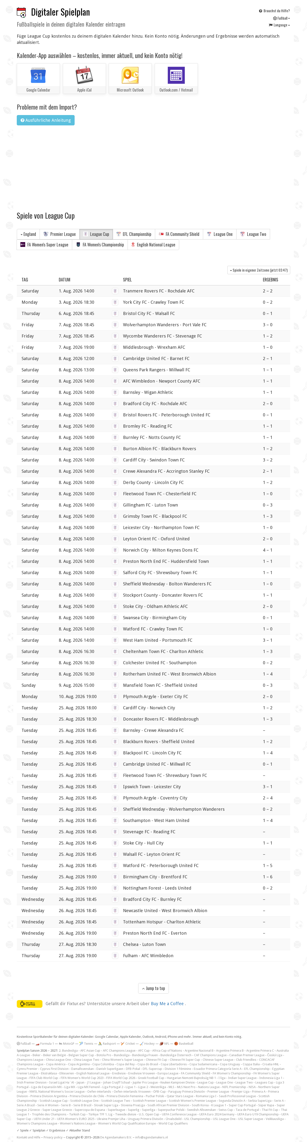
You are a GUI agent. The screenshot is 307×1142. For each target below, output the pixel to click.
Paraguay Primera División (186, 1091)
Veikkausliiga (275, 1119)
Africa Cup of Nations (167, 1050)
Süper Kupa (266, 1105)
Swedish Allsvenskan (201, 1110)
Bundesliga (122, 1055)
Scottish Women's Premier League (192, 1100)
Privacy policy (53, 1137)
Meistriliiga (158, 1087)
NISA (252, 1087)
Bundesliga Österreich (175, 1055)
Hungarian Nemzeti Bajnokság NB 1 (191, 1078)
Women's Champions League (37, 1123)
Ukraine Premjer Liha (111, 1119)
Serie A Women (48, 1105)
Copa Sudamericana (203, 1064)
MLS (171, 1087)
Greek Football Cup (151, 1078)
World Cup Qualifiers (173, 1123)
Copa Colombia (103, 1064)
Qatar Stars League (180, 1096)
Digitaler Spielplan (60, 11)
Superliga (148, 1110)
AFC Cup (144, 1050)
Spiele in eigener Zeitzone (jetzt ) (260, 270)
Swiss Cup (225, 1110)
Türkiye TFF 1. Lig (100, 1114)
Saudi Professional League (237, 1096)
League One (223, 234)
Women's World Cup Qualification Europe (127, 1123)
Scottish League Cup (54, 1100)
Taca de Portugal (247, 1110)
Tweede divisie (125, 1114)
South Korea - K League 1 (209, 1105)
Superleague (116, 1110)
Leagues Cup (264, 1082)
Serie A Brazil (26, 1105)
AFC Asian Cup (90, 1050)
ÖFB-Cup (159, 1091)
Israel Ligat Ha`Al (61, 1082)
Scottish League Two (115, 1100)
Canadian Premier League (247, 1055)
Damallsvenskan (82, 1069)
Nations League (209, 1087)
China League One (58, 1059)
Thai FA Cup (270, 1110)
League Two (256, 234)
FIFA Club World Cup (44, 1078)
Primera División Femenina (125, 1096)
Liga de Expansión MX (46, 1087)
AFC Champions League (119, 1050)
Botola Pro (104, 1055)
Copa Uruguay (230, 1064)
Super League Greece (57, 1110)
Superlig (133, 1110)
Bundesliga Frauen (145, 1055)
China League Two (86, 1059)
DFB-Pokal (133, 1069)
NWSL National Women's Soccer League (57, 1091)
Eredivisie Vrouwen (141, 1073)
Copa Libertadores (174, 1064)
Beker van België (54, 1055)
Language (280, 24)
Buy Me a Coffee (168, 1003)
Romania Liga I (206, 1096)
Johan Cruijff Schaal (116, 1082)
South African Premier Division (168, 1105)
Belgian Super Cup (81, 1055)
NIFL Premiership (234, 1087)
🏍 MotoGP (66, 1043)
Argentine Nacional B (199, 1050)
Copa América (55, 1064)
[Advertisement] (153, 165)
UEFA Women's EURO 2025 (75, 1119)
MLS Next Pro (186, 1087)
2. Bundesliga (68, 1050)
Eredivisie (119, 1073)
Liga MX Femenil (89, 1087)
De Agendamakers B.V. (116, 1137)
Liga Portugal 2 (112, 1087)
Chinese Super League (218, 1059)
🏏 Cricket (128, 1043)
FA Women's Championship (103, 244)
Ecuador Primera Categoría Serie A (218, 1069)
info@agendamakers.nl (151, 1137)
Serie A (279, 1100)
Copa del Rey (126, 1064)
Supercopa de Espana (90, 1110)
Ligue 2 (143, 1087)
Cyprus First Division (54, 1069)
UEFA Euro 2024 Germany (217, 1114)
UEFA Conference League (179, 1114)
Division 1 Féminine (178, 1069)
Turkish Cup (77, 1114)
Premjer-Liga (240, 1091)
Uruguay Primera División (145, 1119)
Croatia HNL (270, 1064)
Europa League (168, 1073)
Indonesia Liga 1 (270, 1078)
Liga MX (69, 1087)
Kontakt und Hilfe (28, 1137)
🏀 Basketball (183, 1043)
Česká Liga (274, 1055)
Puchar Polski (155, 1096)
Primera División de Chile (87, 1096)
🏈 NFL (164, 1043)
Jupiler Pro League (145, 1082)
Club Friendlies (246, 1059)
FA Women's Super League (47, 244)
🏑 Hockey (147, 1043)
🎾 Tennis (86, 1043)
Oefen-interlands (99, 1091)
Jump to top (155, 988)
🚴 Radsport (107, 1043)
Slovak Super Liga (106, 1105)
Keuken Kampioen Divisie (177, 1082)
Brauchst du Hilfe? (276, 10)
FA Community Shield (182, 234)
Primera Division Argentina (48, 1096)
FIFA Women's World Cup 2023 (82, 1078)
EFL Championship (136, 234)
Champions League (30, 1059)
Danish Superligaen (109, 1069)
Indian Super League (242, 1078)
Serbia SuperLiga (260, 1100)
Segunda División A (232, 1100)
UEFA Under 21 (44, 1119)
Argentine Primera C (260, 1050)
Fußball (282, 18)
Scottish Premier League (149, 1100)
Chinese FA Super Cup (185, 1059)
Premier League (62, 234)
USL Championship (197, 1119)
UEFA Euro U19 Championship (258, 1114)
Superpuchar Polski (171, 1110)
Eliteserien (66, 1073)
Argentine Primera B (230, 1050)
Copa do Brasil (147, 1064)
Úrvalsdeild (174, 1119)
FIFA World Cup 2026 (120, 1078)
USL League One (224, 1119)
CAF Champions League (210, 1055)
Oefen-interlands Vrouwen (132, 1091)
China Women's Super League (122, 1059)
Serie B (66, 1105)
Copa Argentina (79, 1064)
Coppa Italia (251, 1064)
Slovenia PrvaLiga (133, 1105)
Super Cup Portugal (242, 1105)
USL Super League (250, 1119)
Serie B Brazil (82, 1105)
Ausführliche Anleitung (47, 120)
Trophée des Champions (49, 1114)
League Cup (99, 234)
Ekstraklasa (49, 1073)
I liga (221, 1078)
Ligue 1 (131, 1087)
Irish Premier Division (32, 1082)
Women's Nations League (77, 1123)
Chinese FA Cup (156, 1059)
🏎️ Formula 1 (44, 1043)
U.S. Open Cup (149, 1114)
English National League (155, 244)
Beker (37, 1055)
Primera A (259, 1091)
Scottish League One (84, 1100)
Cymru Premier (27, 1069)
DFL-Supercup (152, 1069)
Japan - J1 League (88, 1082)
